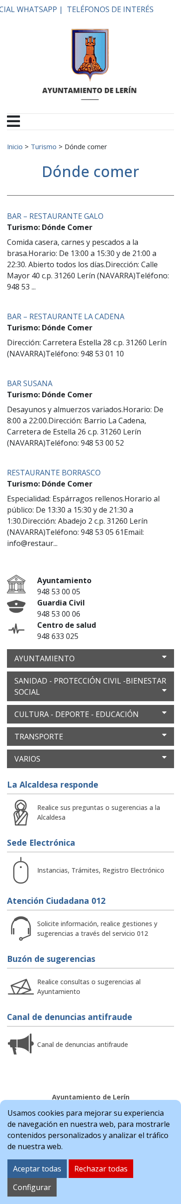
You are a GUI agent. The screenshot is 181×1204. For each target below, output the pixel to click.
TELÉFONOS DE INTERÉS (110, 9)
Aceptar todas (37, 1169)
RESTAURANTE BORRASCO (54, 472)
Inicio (15, 146)
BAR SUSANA (29, 383)
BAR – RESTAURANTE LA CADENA (65, 316)
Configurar (32, 1187)
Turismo (44, 146)
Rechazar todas (101, 1169)
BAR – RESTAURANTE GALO (55, 216)
